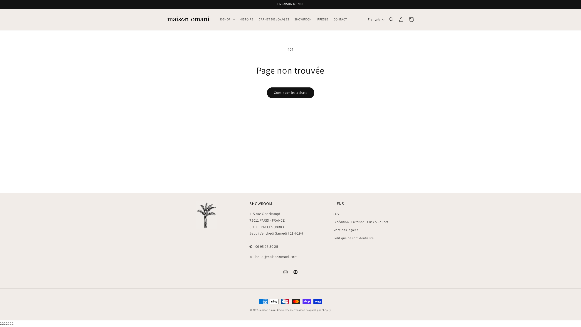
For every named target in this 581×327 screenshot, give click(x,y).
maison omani (267, 310)
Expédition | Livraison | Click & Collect (360, 222)
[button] (227, 19)
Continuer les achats (290, 92)
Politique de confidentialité (353, 238)
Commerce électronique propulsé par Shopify (304, 310)
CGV (336, 214)
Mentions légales (345, 230)
